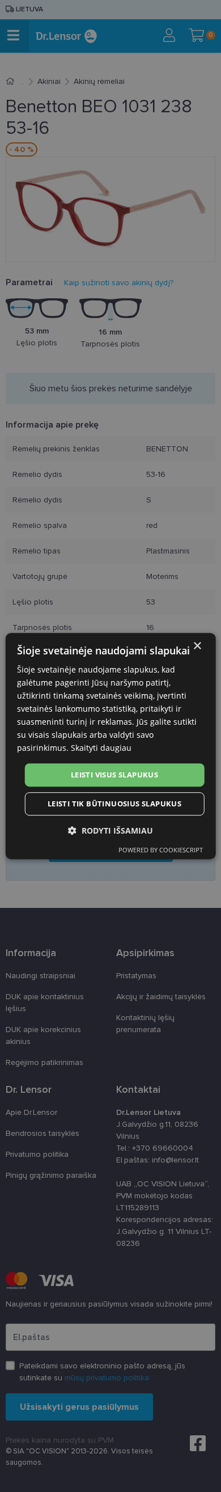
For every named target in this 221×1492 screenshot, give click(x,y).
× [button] (197, 646)
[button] (110, 830)
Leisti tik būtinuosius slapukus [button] (114, 803)
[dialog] (111, 746)
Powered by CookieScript (160, 850)
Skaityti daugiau (101, 748)
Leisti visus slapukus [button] (114, 775)
